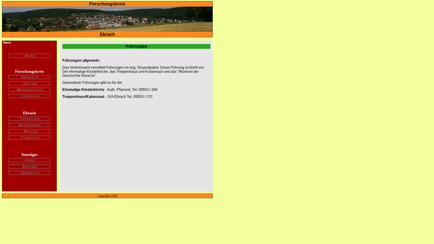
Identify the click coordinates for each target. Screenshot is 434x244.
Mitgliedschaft (30, 90)
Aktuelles (30, 77)
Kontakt (30, 166)
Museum (30, 131)
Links (30, 160)
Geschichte (30, 118)
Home (30, 56)
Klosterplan (30, 125)
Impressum (30, 173)
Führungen (30, 137)
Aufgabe (30, 83)
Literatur (30, 96)
